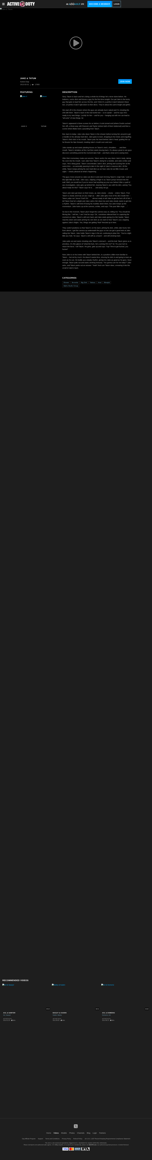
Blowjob (107, 282)
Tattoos (92, 282)
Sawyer (8, 1015)
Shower (66, 282)
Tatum (43, 126)
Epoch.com (34, 1144)
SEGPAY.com (93, 1144)
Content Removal (123, 1144)
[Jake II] (30, 109)
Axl (4, 1015)
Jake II (24, 126)
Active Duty (7, 1018)
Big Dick (84, 282)
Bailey (60, 1015)
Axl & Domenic (108, 1013)
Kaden (55, 1015)
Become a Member (99, 4)
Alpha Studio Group (70, 286)
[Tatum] (49, 109)
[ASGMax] (21, 4)
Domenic (105, 1015)
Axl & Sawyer (9, 1013)
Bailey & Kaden (60, 1013)
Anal (99, 282)
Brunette (75, 282)
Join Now (125, 81)
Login (116, 4)
